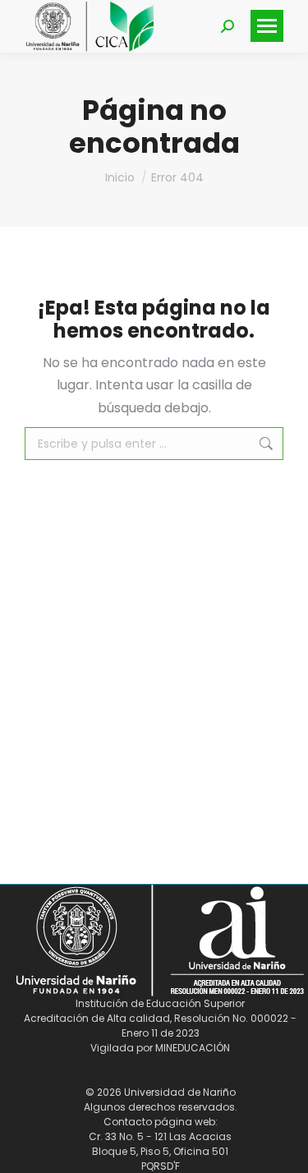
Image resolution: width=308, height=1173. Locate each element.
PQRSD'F (160, 1166)
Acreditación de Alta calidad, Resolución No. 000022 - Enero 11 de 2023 (160, 1025)
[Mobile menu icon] (267, 26)
